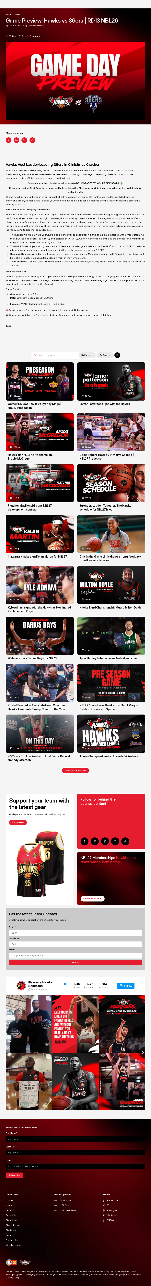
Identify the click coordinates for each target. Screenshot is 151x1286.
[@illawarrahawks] (21, 986)
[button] (87, 355)
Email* (12, 950)
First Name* (11, 1133)
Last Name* (14, 938)
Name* (12, 927)
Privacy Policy (13, 1277)
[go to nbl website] (11, 1263)
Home (8, 14)
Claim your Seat (92, 898)
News (17, 14)
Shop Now (18, 822)
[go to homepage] (25, 1262)
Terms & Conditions (132, 1274)
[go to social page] (84, 841)
